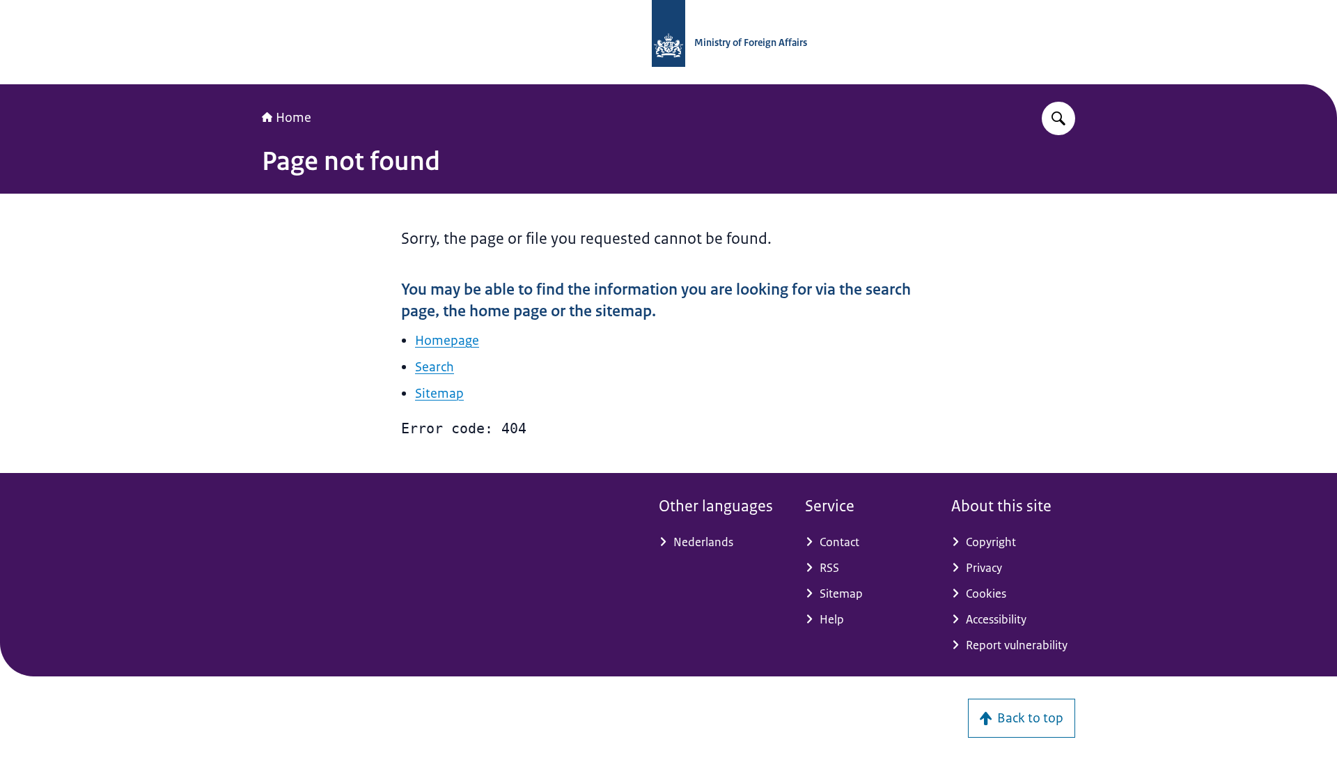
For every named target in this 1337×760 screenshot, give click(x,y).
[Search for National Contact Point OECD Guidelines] (1058, 118)
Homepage (447, 340)
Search (434, 367)
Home (293, 117)
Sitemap (439, 393)
